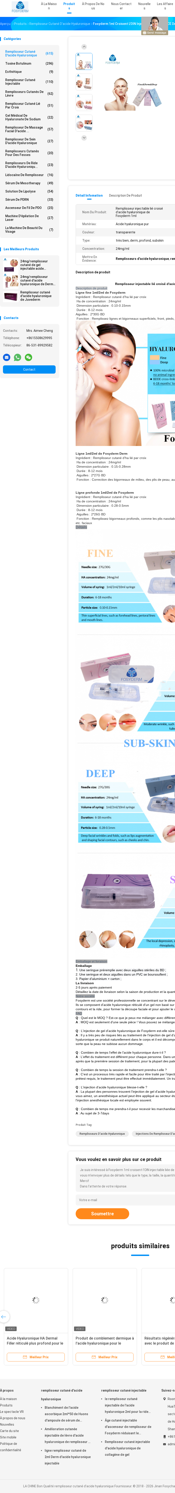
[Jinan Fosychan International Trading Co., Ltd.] (20, 6)
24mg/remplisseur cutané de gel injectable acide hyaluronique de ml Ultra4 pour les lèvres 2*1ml (36, 264)
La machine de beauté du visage (29, 229)
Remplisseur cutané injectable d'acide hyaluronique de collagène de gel (127, 1448)
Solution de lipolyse (29, 191)
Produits (6, 1405)
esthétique (29, 72)
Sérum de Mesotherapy (29, 183)
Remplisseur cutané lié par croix (29, 105)
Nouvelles (7, 1424)
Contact (29, 369)
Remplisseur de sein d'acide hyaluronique (29, 141)
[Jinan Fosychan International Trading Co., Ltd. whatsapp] (17, 357)
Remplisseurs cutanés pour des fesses (29, 153)
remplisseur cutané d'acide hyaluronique (29, 53)
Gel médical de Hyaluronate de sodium (29, 117)
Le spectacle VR (12, 1412)
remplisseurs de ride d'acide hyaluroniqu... (29, 165)
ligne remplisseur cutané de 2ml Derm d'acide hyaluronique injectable (68, 1457)
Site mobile (8, 1437)
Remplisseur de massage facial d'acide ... (29, 129)
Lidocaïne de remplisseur (29, 175)
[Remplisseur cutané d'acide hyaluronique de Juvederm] (10, 296)
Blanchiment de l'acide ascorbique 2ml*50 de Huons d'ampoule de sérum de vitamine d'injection (66, 1415)
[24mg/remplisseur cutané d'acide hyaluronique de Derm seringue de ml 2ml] (10, 281)
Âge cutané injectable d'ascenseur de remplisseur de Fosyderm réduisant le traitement (128, 1427)
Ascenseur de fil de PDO (29, 208)
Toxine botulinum (29, 63)
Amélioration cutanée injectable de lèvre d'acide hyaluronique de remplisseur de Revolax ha (68, 1436)
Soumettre (102, 1213)
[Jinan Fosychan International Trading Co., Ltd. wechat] (28, 357)
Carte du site (9, 1431)
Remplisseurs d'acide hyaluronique (102, 1133)
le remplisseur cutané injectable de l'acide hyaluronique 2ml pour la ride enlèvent (126, 1406)
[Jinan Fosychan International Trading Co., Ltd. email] (6, 357)
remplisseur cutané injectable (29, 81)
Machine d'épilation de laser (29, 218)
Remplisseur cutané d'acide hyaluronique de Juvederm (35, 295)
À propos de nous (12, 1418)
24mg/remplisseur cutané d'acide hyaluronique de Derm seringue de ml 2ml (36, 280)
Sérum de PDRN (29, 199)
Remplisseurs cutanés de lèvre (29, 93)
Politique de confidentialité (10, 1447)
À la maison (8, 1399)
